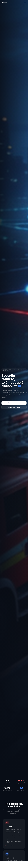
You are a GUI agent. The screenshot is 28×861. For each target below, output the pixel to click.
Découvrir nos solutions (14, 407)
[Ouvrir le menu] (25, 2)
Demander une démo (14, 403)
